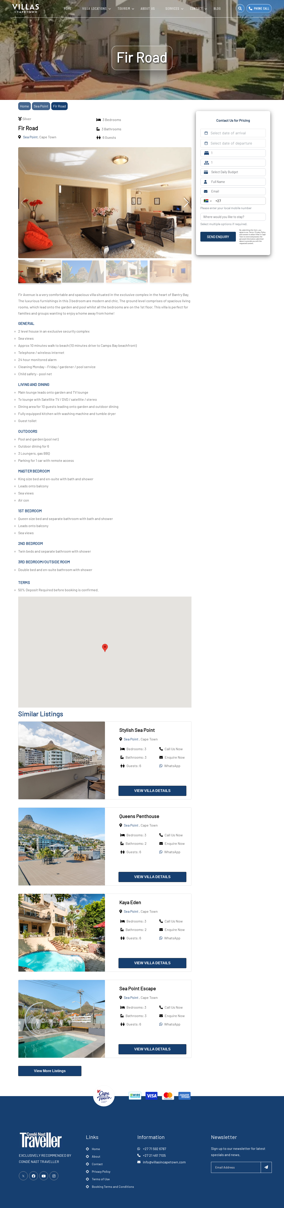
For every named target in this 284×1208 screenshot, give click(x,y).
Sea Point (41, 106)
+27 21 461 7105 (154, 1155)
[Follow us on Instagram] (53, 1175)
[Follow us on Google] (43, 1175)
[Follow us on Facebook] (33, 1175)
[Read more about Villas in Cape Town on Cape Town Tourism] (104, 1095)
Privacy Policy (101, 1171)
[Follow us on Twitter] (23, 1175)
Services (172, 8)
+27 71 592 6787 (154, 1149)
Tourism (124, 8)
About (96, 1156)
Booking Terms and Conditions (113, 1186)
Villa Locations (94, 8)
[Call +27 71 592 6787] (259, 8)
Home (68, 8)
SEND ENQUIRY (218, 237)
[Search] (240, 8)
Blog (217, 8)
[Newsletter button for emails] (266, 1167)
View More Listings (50, 1071)
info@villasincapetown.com (164, 1162)
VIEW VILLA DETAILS (152, 791)
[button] (105, 648)
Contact (196, 8)
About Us (148, 8)
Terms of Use (101, 1179)
